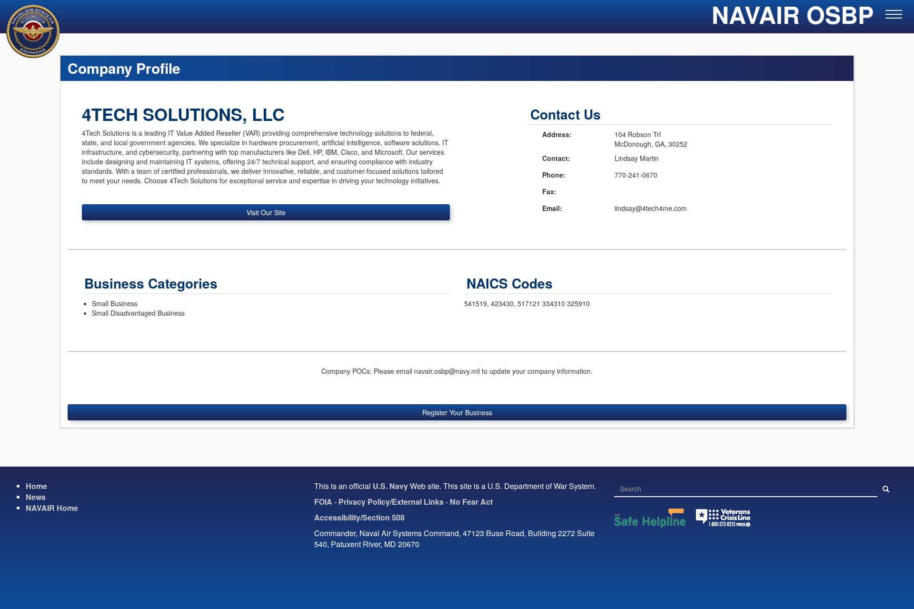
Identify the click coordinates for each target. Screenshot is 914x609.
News (36, 496)
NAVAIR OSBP (793, 19)
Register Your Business (457, 412)
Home (36, 485)
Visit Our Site (266, 212)
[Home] (27, 31)
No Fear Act (471, 501)
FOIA (323, 501)
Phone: (554, 175)
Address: (557, 134)
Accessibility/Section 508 (359, 517)
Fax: (549, 191)
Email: (552, 208)
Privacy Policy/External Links (391, 501)
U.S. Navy (390, 485)
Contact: (556, 158)
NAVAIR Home (52, 507)
